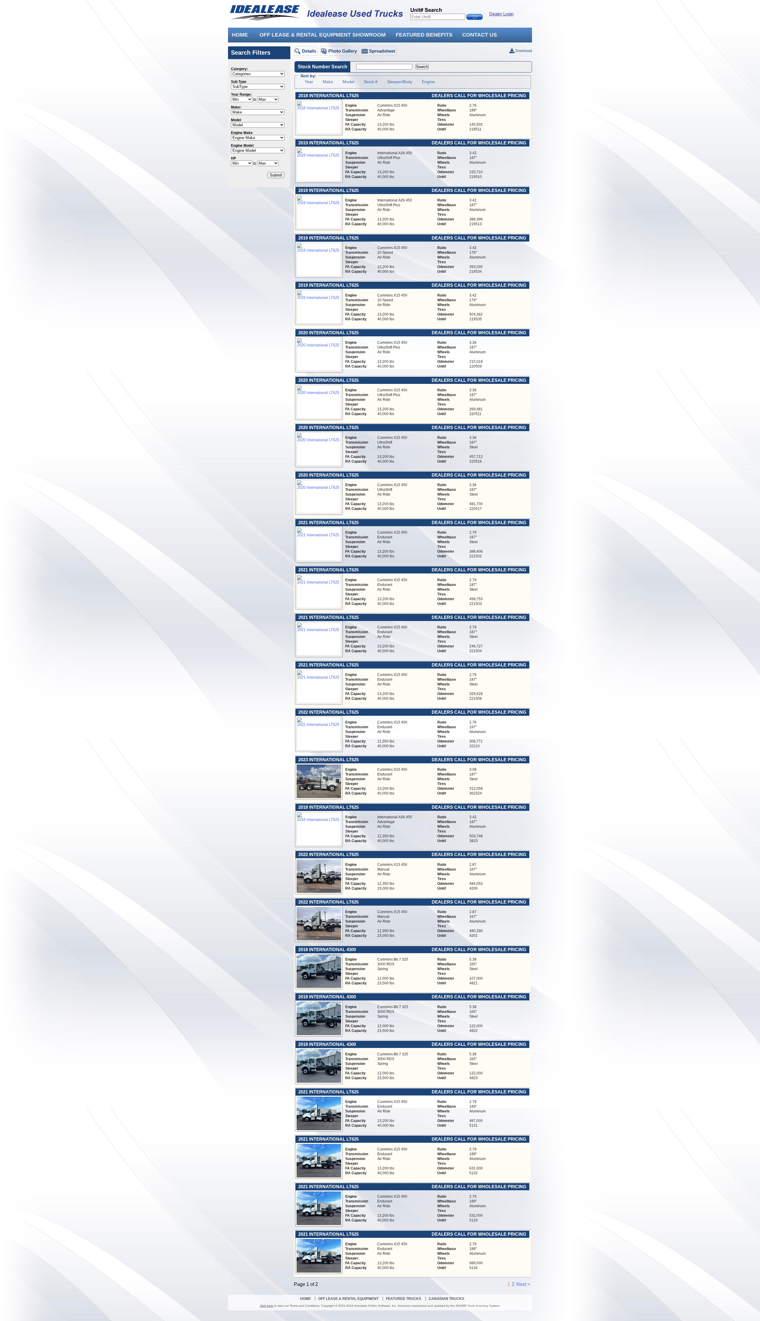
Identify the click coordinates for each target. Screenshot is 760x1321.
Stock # (371, 81)
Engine (428, 81)
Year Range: (241, 94)
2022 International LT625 (328, 712)
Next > (523, 1284)
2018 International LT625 (328, 95)
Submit (276, 175)
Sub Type (238, 82)
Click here (266, 1305)
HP (233, 158)
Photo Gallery (342, 50)
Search (422, 66)
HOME (240, 35)
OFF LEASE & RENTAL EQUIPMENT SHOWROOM (322, 35)
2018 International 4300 (327, 949)
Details (309, 50)
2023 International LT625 (328, 759)
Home (305, 1299)
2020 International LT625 (328, 332)
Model (236, 120)
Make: (236, 107)
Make (328, 81)
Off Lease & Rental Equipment (348, 1299)
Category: (239, 69)
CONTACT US (479, 35)
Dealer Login (501, 14)
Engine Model (242, 146)
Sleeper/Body (399, 81)
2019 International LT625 (328, 143)
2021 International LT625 (328, 522)
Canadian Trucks (446, 1299)
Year (309, 81)
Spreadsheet (382, 50)
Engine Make (242, 133)
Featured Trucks (403, 1299)
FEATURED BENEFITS (424, 35)
